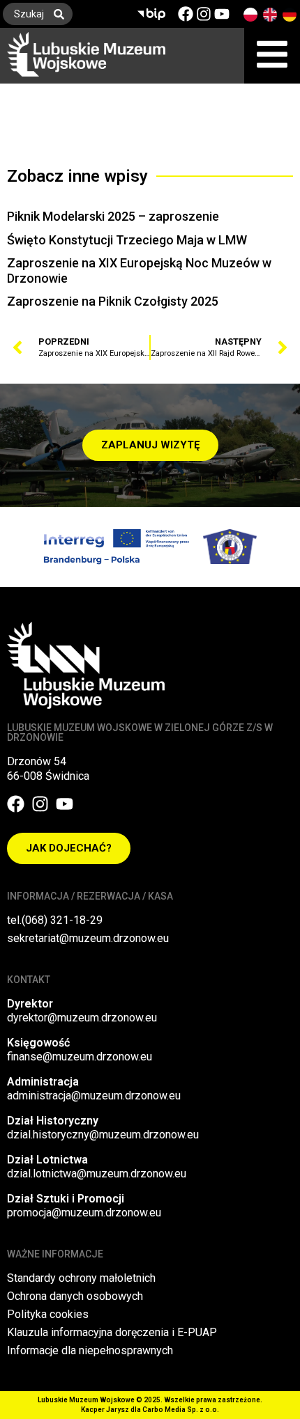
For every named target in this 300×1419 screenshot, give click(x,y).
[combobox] (24, 14)
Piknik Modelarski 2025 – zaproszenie (113, 216)
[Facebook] (185, 14)
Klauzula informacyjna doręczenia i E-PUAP (112, 1332)
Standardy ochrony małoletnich (81, 1278)
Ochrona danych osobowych (75, 1296)
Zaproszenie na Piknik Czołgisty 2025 (112, 301)
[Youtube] (222, 14)
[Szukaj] (62, 14)
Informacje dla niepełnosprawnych (90, 1350)
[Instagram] (203, 14)
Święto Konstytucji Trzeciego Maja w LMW (127, 240)
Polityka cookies (48, 1314)
